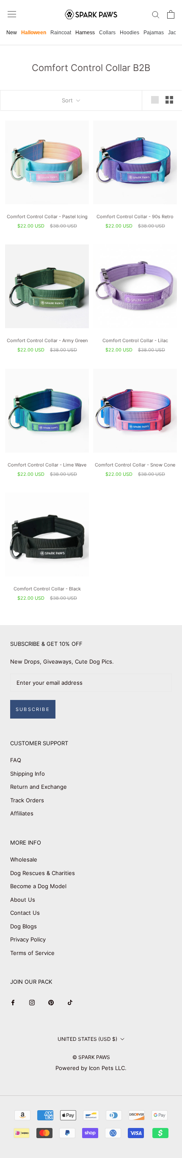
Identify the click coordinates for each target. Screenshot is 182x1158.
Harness (85, 33)
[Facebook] (13, 1002)
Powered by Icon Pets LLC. (91, 1068)
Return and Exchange (38, 786)
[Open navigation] (12, 14)
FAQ (15, 760)
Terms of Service (32, 952)
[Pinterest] (51, 1002)
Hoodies (129, 33)
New (11, 33)
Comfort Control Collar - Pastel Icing (47, 217)
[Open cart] (170, 14)
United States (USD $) (87, 1039)
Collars (107, 33)
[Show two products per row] (169, 100)
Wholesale (23, 859)
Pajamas (153, 33)
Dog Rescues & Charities (42, 873)
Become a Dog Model (38, 886)
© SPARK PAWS (91, 1057)
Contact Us (25, 912)
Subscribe (33, 709)
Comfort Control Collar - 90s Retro (135, 217)
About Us (22, 899)
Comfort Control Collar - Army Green (47, 340)
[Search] (156, 14)
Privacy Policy (28, 939)
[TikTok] (70, 1002)
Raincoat (60, 33)
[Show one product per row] (155, 100)
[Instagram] (32, 1002)
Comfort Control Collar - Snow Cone (135, 465)
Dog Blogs (23, 926)
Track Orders (27, 800)
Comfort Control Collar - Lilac (135, 340)
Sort (68, 100)
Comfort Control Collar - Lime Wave (47, 465)
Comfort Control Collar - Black (47, 589)
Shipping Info (27, 773)
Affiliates (21, 813)
